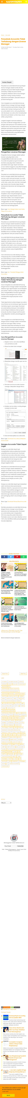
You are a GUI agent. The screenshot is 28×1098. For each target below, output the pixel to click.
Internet (4, 722)
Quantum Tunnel (16, 742)
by (14, 705)
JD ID (3, 725)
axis (23, 698)
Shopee (22, 746)
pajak (18, 734)
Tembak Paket (18, 754)
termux (14, 756)
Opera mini (9, 734)
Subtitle (4, 754)
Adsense (4, 684)
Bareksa (18, 701)
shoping (4, 749)
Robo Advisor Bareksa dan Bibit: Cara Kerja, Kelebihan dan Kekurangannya (17, 1029)
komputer (17, 725)
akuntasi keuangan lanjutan (10, 696)
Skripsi (3, 751)
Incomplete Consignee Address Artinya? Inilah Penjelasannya (15, 1043)
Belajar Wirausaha (7, 703)
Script (3, 746)
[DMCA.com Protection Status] (15, 1008)
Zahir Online (5, 766)
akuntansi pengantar (7, 693)
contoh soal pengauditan (9, 713)
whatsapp (4, 761)
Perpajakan (13, 739)
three (19, 756)
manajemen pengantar (14, 730)
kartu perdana (10, 725)
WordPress (22, 761)
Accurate (4, 681)
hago (22, 717)
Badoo (3, 701)
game (9, 717)
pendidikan (5, 737)
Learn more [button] (5, 1091)
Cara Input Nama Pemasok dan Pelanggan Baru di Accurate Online (20, 574)
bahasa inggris (11, 701)
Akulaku (15, 684)
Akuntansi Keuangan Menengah (10, 691)
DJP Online (4, 715)
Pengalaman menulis (14, 737)
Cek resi (22, 705)
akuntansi (22, 684)
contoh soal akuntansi (8, 710)
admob (21, 681)
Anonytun (9, 698)
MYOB (23, 732)
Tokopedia (4, 758)
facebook (23, 715)
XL (7, 763)
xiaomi (3, 763)
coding (4, 708)
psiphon (4, 742)
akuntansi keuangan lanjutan (10, 688)
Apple (15, 698)
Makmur (4, 730)
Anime (3, 698)
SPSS (15, 751)
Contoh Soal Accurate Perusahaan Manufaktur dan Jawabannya (7, 625)
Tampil (9, 82)
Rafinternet (14, 1)
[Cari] (26, 1)
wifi (10, 761)
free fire (4, 717)
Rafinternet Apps (6, 744)
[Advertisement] (14, 19)
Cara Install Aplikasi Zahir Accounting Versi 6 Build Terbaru (20, 608)
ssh (19, 751)
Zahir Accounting (14, 763)
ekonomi (16, 715)
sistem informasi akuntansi (15, 749)
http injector (5, 720)
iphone (17, 722)
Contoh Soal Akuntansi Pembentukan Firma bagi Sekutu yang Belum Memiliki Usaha (7, 609)
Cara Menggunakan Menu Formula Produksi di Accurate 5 (20, 625)
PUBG (9, 742)
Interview (10, 722)
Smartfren (10, 751)
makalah (20, 727)
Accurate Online (13, 681)
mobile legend (16, 732)
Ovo (14, 734)
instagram (19, 720)
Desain (23, 713)
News (3, 734)
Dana (19, 713)
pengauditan (5, 739)
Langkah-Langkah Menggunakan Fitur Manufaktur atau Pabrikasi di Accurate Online (6, 575)
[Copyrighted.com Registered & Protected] (5, 1008)
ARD (19, 698)
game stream (15, 717)
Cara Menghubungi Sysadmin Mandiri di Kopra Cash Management (17, 1057)
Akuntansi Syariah (20, 693)
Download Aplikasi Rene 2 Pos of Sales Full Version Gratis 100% (7, 592)
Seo (17, 746)
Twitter (11, 758)
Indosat (13, 720)
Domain (11, 715)
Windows (15, 761)
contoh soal (10, 708)
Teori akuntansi (6, 756)
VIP (20, 758)
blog (3, 705)
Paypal (23, 734)
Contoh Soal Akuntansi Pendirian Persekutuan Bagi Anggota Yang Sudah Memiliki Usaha (20, 592)
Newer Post (5, 673)
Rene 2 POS (15, 744)
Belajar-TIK (17, 703)
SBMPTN (22, 744)
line (15, 727)
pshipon (20, 739)
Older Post (23, 673)
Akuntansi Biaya (6, 686)
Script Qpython (11, 746)
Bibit (22, 703)
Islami (21, 722)
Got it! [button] (8, 1095)
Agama (9, 684)
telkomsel (11, 754)
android (21, 696)
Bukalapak (9, 705)
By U (17, 705)
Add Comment (4, 48)
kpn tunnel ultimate (7, 727)
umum (16, 758)
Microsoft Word (6, 732)
